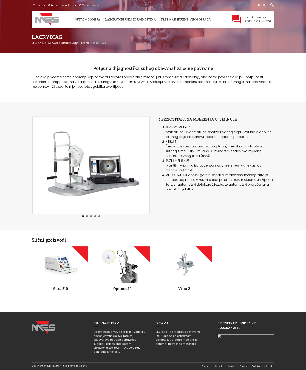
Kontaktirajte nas (258, 19)
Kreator (56, 366)
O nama (206, 366)
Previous (27, 164)
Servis (231, 366)
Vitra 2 (184, 288)
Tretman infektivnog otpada (186, 19)
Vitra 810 (60, 288)
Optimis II (122, 288)
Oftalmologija (87, 19)
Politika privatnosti (262, 366)
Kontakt (243, 366)
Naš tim (219, 366)
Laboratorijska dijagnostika (130, 19)
